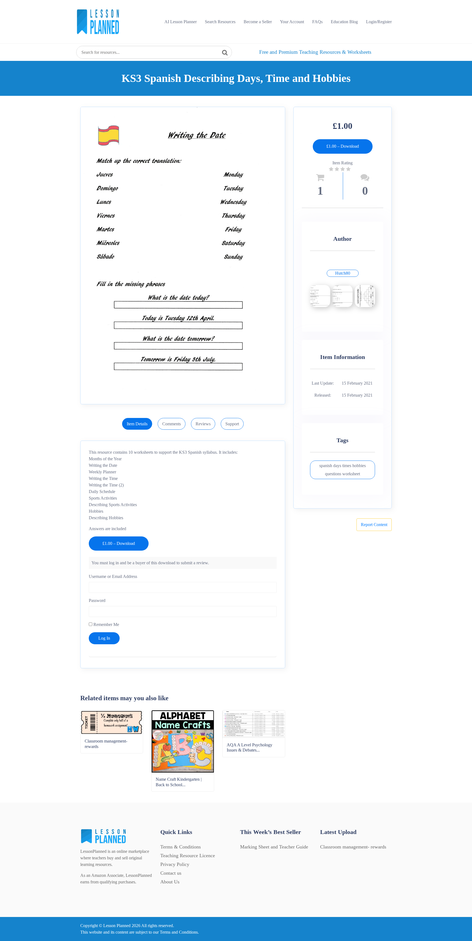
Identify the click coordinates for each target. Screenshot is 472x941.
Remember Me (105, 624)
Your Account (292, 21)
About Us (169, 881)
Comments (171, 423)
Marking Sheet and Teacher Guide (274, 847)
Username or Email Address (113, 576)
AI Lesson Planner (180, 21)
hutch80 (342, 273)
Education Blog (344, 21)
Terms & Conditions (180, 847)
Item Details (137, 423)
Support (232, 423)
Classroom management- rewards (353, 847)
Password (97, 600)
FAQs (317, 21)
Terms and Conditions (179, 932)
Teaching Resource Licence (187, 855)
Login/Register (379, 21)
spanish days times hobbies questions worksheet (342, 469)
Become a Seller (258, 21)
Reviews (203, 423)
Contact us (170, 873)
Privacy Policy (174, 864)
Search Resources (220, 21)
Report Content (374, 524)
